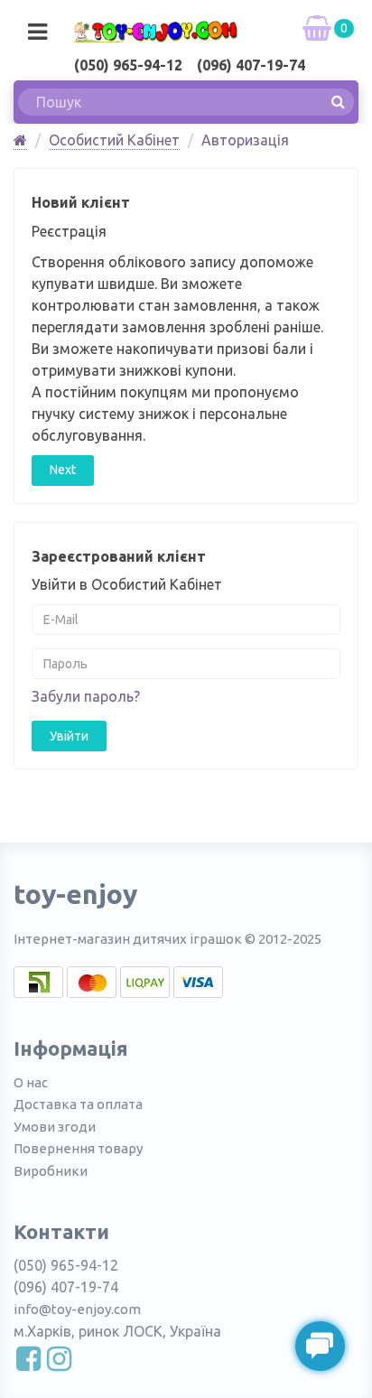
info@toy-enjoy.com (77, 1309)
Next (63, 469)
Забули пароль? (86, 696)
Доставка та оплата (78, 1104)
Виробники (51, 1171)
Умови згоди (55, 1126)
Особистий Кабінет (114, 140)
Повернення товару (78, 1148)
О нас (31, 1082)
